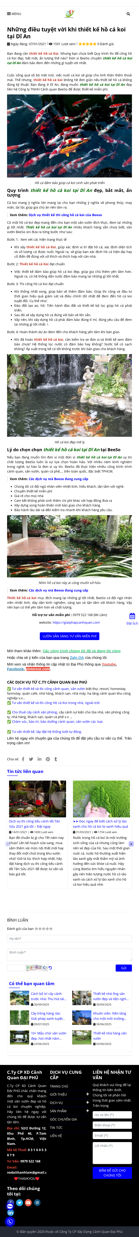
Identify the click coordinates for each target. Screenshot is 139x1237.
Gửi (124, 968)
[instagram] (37, 1202)
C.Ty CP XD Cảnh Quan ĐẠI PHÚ (24, 1074)
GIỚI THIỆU (58, 1094)
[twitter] (19, 1202)
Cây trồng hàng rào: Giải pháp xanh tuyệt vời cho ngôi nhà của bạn (47, 1016)
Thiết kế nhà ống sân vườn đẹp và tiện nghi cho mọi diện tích (109, 996)
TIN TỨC (56, 1127)
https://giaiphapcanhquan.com (76, 622)
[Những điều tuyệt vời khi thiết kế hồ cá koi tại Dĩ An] (69, 13)
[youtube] (28, 1202)
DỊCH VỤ (56, 1102)
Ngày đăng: (19, 44)
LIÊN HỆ (56, 1136)
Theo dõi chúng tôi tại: (23, 1191)
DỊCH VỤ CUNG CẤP (66, 1074)
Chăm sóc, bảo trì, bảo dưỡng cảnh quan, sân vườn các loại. (58, 721)
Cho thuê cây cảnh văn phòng (34, 712)
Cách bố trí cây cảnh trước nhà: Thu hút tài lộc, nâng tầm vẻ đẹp (47, 996)
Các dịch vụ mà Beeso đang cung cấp (58, 479)
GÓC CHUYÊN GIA (63, 1119)
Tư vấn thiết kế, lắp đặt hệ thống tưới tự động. (47, 731)
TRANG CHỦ (59, 1086)
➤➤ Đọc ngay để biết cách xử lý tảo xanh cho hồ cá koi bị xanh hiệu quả (100, 824)
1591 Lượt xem (64, 44)
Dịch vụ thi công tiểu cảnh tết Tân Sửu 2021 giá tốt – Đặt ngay (34, 824)
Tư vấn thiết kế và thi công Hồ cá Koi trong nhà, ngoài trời (56, 703)
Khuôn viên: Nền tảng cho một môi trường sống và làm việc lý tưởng (109, 1016)
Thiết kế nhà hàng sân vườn (110, 1036)
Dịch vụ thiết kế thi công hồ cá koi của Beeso (65, 215)
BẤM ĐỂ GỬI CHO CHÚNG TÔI (112, 1172)
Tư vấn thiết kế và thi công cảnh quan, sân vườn (48, 688)
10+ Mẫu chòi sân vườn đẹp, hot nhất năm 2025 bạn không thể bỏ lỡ (48, 1036)
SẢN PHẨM (58, 1111)
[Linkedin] (39, 759)
